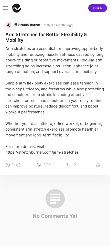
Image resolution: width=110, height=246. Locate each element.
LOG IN (97, 8)
